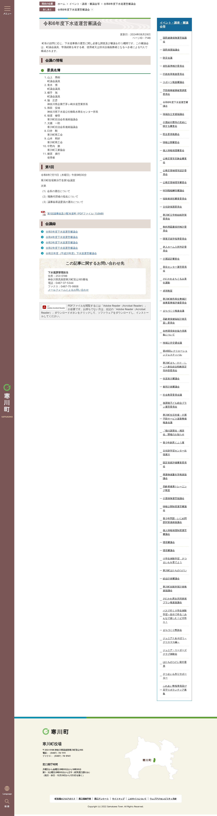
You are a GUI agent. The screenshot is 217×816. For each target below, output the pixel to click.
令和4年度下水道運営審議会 (62, 237)
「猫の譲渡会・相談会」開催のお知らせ (173, 432)
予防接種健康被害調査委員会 (175, 92)
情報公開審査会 (171, 142)
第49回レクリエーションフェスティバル (175, 352)
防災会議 (167, 57)
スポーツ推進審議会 (173, 82)
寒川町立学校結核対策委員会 (175, 216)
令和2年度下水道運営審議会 (62, 247)
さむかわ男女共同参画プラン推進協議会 (175, 600)
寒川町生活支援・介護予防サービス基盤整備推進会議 (175, 418)
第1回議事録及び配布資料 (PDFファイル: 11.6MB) (75, 213)
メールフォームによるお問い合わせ (68, 289)
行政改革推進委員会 (173, 74)
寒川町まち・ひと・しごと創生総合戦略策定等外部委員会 (175, 366)
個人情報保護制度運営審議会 (175, 532)
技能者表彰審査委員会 (175, 198)
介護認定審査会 (171, 258)
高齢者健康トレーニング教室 (175, 488)
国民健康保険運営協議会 (175, 39)
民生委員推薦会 (171, 134)
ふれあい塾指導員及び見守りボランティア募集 (175, 689)
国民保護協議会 (171, 49)
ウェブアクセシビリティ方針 (163, 799)
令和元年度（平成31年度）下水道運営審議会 (71, 253)
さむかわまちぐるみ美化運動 (175, 280)
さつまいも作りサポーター (175, 675)
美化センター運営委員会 (175, 268)
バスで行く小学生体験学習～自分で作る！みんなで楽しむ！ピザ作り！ (175, 616)
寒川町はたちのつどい (175, 570)
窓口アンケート (101, 799)
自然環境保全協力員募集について (175, 332)
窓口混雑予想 (85, 799)
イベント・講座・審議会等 (84, 3)
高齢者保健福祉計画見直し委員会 (175, 320)
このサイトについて (137, 799)
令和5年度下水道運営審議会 (62, 231)
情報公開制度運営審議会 (175, 508)
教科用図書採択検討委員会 (175, 228)
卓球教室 (167, 290)
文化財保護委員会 (172, 206)
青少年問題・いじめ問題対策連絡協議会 (175, 520)
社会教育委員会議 (172, 394)
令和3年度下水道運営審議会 (62, 242)
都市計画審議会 (171, 386)
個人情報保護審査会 (173, 150)
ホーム (61, 3)
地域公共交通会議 (172, 342)
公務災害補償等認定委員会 (175, 172)
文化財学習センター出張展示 (175, 452)
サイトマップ (118, 799)
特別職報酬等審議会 (173, 190)
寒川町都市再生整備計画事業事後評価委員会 (175, 300)
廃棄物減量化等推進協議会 (175, 476)
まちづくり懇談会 (172, 630)
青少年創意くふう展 (173, 442)
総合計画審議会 (171, 578)
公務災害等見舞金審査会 (175, 160)
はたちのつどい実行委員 (175, 664)
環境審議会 (169, 542)
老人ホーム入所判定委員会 (175, 248)
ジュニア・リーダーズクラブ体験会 (175, 652)
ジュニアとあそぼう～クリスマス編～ (175, 640)
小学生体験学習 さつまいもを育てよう (175, 560)
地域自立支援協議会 (173, 114)
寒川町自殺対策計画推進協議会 (175, 588)
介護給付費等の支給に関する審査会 (175, 124)
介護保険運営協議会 (173, 498)
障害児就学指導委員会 (175, 238)
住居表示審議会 (171, 378)
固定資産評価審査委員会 (175, 464)
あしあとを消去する (92, 9)
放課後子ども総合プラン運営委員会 (175, 404)
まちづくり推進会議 (173, 310)
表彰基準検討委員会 (173, 65)
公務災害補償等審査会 (175, 182)
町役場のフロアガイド (65, 799)
